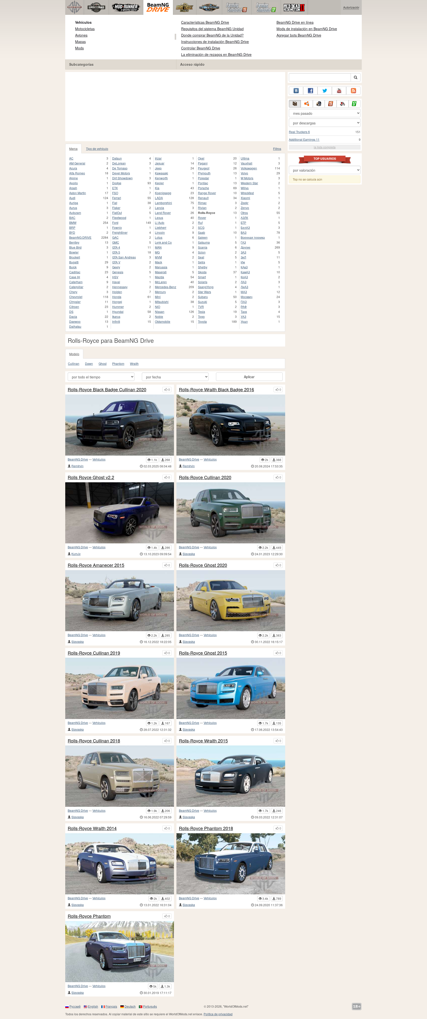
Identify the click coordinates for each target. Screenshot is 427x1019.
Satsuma (204, 242)
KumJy (76, 554)
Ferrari (116, 198)
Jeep (158, 168)
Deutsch (130, 1006)
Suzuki (202, 302)
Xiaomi (245, 198)
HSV (115, 277)
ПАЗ (244, 302)
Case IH (74, 277)
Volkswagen (249, 168)
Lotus (158, 237)
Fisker (116, 208)
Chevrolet (75, 297)
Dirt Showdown (122, 178)
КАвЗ (244, 267)
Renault (203, 198)
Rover (202, 217)
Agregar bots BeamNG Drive (299, 35)
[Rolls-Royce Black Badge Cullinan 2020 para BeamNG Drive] (119, 425)
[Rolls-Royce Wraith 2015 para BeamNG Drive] (230, 776)
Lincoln (160, 232)
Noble (159, 316)
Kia (157, 188)
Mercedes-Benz (165, 287)
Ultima (245, 158)
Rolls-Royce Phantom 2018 (206, 828)
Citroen (74, 306)
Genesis (117, 272)
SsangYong (206, 287)
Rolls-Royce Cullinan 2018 (94, 740)
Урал (244, 321)
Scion (202, 252)
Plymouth (204, 173)
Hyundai (118, 311)
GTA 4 (116, 247)
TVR (201, 306)
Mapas (80, 41)
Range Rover (207, 193)
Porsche (203, 188)
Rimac (202, 203)
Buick (73, 267)
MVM (158, 257)
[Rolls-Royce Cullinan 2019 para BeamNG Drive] (119, 688)
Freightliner (120, 232)
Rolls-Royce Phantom (89, 916)
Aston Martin (77, 193)
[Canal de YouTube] (339, 91)
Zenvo (245, 208)
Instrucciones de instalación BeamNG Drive (215, 41)
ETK (115, 188)
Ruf (200, 222)
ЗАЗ (243, 252)
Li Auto (159, 222)
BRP (72, 227)
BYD (72, 232)
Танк (244, 311)
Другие (245, 247)
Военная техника (253, 237)
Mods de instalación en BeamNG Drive (307, 28)
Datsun (117, 158)
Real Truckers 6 (299, 132)
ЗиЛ (243, 257)
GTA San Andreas (124, 257)
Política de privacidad (218, 1014)
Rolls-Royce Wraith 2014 (92, 828)
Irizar (158, 158)
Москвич (246, 297)
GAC (115, 237)
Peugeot (203, 168)
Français (111, 1006)
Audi (72, 198)
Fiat (114, 203)
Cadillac (74, 272)
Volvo (244, 173)
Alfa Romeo (77, 173)
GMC (115, 242)
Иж (243, 262)
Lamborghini (163, 203)
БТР (243, 222)
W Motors (247, 178)
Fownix (117, 227)
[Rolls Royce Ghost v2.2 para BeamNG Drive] (119, 512)
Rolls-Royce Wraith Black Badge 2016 (216, 389)
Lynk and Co (163, 242)
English (93, 1006)
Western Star (249, 183)
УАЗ (243, 316)
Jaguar (159, 163)
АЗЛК (244, 217)
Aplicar (249, 376)
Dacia (73, 316)
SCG (201, 227)
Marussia (161, 267)
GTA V (116, 262)
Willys (245, 188)
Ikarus (116, 316)
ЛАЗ (243, 282)
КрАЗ (244, 277)
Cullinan (73, 363)
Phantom (118, 363)
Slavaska (189, 554)
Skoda (202, 272)
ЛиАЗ (244, 287)
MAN (158, 247)
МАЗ (244, 292)
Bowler (74, 252)
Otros (244, 212)
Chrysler (75, 302)
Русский (75, 1006)
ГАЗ (243, 242)
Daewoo (75, 321)
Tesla (201, 311)
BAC (72, 217)
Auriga (73, 203)
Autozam (75, 212)
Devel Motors (121, 173)
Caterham (76, 282)
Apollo (73, 183)
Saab (201, 232)
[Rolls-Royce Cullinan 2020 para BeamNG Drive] (230, 512)
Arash (73, 188)
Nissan (159, 311)
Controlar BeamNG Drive (200, 48)
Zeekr (244, 203)
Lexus (159, 217)
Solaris (202, 282)
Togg (201, 316)
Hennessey (120, 287)
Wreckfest (247, 193)
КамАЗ (245, 272)
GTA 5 (116, 252)
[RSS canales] (353, 91)
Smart (202, 277)
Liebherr (160, 227)
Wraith (134, 363)
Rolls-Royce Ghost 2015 (203, 652)
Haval (116, 282)
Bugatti (74, 262)
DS (71, 311)
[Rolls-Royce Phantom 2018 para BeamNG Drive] (230, 863)
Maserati (161, 272)
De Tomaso (120, 168)
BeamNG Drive (78, 459)
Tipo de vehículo (97, 148)
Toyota (202, 321)
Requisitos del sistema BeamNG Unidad (212, 28)
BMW (72, 222)
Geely (116, 267)
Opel (201, 158)
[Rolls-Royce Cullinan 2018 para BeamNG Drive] (119, 776)
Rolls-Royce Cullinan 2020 (205, 477)
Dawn (89, 363)
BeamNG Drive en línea (295, 22)
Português (150, 1006)
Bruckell (74, 257)
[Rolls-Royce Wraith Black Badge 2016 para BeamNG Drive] (230, 425)
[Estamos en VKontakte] (296, 91)
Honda (116, 297)
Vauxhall (246, 163)
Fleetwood (119, 217)
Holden (117, 292)
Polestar (203, 178)
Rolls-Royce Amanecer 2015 (96, 565)
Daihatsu (75, 326)
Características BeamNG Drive (205, 22)
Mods (79, 48)
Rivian (202, 208)
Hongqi (117, 302)
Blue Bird (75, 247)
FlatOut (117, 212)
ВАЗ (243, 232)
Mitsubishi (162, 302)
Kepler (159, 183)
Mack (158, 262)
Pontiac (203, 183)
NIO (157, 306)
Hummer (118, 306)
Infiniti (116, 321)
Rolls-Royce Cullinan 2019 (94, 652)
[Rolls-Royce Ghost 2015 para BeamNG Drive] (230, 688)
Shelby (202, 267)
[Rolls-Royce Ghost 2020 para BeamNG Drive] (230, 600)
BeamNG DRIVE (80, 237)
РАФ (244, 306)
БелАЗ (245, 227)
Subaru (203, 297)
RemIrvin (77, 466)
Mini (158, 297)
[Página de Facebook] (310, 91)
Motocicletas (85, 28)
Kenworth (161, 178)
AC (71, 158)
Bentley (74, 242)
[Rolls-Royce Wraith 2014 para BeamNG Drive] (119, 863)
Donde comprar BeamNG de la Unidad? (212, 35)
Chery (73, 292)
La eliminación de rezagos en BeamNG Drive (216, 54)
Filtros (277, 148)
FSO (115, 193)
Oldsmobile (162, 321)
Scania (202, 247)
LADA (159, 198)
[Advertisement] (175, 106)
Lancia (159, 208)
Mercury (160, 292)
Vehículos (83, 22)
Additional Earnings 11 (304, 139)
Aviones (81, 35)
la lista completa (325, 147)
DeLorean (119, 163)
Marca (73, 148)
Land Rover (163, 212)
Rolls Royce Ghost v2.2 (91, 477)
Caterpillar (76, 287)
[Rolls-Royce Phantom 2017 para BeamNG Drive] (119, 951)
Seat (201, 257)
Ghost (103, 363)
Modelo (74, 354)
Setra (201, 262)
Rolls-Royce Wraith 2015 (203, 740)
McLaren (161, 282)
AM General (77, 163)
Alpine (73, 178)
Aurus (73, 208)
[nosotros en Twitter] (325, 91)
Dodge (116, 183)
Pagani (203, 163)
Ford (115, 222)
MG (157, 252)
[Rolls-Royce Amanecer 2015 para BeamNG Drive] (119, 600)
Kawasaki (161, 173)
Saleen (203, 237)
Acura (73, 168)
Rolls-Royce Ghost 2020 (203, 565)
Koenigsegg (163, 193)
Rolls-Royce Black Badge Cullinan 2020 (107, 389)
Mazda (159, 277)
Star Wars (204, 292)
